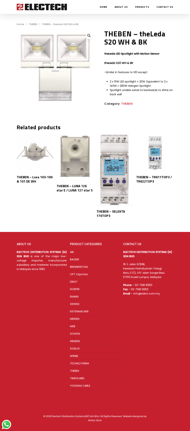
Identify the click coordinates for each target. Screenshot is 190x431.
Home (20, 24)
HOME (103, 7)
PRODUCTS (142, 7)
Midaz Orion (95, 420)
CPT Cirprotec (79, 274)
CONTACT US (165, 7)
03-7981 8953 (139, 289)
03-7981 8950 (143, 285)
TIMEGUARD (77, 378)
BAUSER (74, 259)
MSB (72, 326)
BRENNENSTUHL (79, 267)
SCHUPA (75, 334)
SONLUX (75, 348)
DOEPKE (75, 289)
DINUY (73, 282)
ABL (72, 252)
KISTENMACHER (79, 311)
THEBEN (33, 24)
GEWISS (74, 304)
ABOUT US (121, 7)
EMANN (74, 296)
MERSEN (74, 319)
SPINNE (74, 356)
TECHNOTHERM (79, 363)
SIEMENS (75, 341)
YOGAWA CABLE (80, 386)
